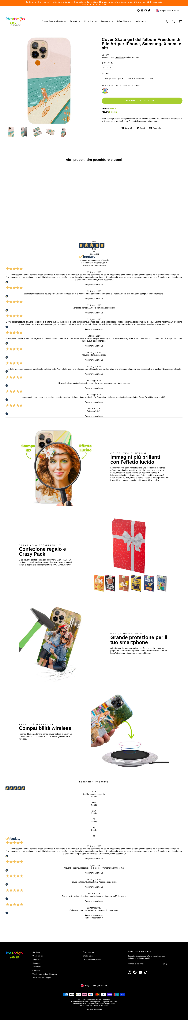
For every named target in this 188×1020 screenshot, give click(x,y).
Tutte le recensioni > (94, 918)
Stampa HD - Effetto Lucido (140, 78)
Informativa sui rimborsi (41, 978)
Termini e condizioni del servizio (44, 974)
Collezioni (89, 21)
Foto (105, 91)
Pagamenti (36, 959)
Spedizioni (36, 967)
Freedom (113, 112)
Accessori (106, 21)
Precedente (87, 265)
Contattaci (36, 970)
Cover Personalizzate (53, 21)
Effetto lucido (88, 956)
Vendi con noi (37, 956)
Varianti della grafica (121, 86)
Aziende (139, 21)
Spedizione (119, 57)
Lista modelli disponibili (92, 959)
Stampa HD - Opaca (113, 78)
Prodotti (74, 21)
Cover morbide (88, 952)
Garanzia (35, 963)
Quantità (108, 63)
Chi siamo (36, 952)
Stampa (106, 74)
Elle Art (112, 108)
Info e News (123, 21)
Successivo (100, 265)
